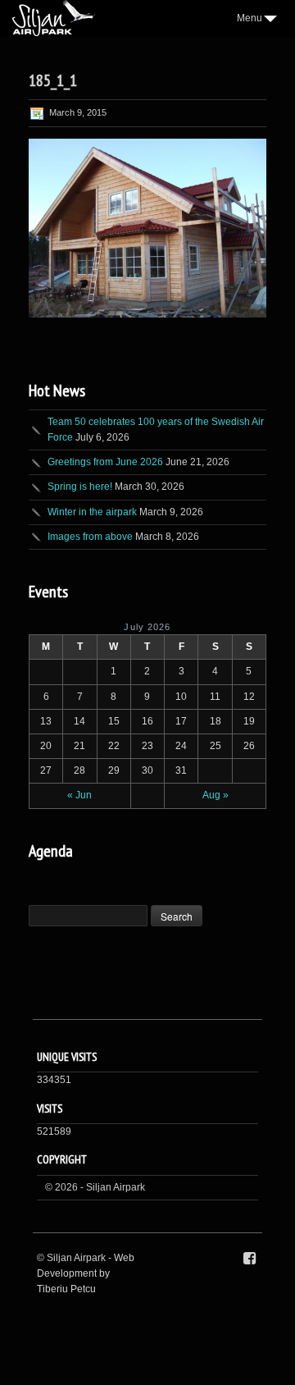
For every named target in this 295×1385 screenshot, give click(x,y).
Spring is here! (80, 486)
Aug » (215, 795)
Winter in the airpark (92, 512)
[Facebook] (249, 1258)
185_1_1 (53, 80)
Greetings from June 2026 (105, 462)
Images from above (90, 536)
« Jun (79, 795)
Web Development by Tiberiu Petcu (85, 1273)
